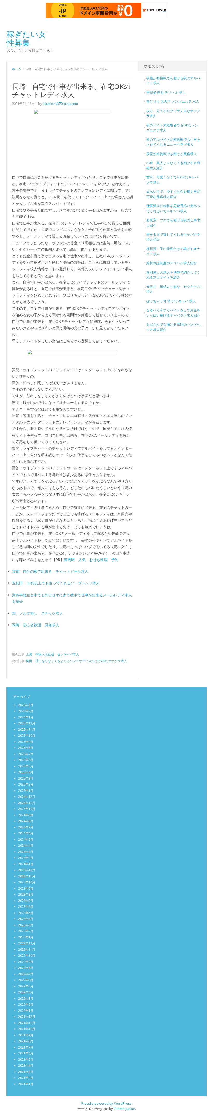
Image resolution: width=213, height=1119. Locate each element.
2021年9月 (26, 1035)
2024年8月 (26, 821)
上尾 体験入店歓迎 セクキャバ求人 (52, 654)
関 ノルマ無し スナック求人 (37, 613)
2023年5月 (26, 913)
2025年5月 (26, 766)
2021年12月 (26, 1016)
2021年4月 (26, 1065)
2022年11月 (26, 949)
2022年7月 (26, 974)
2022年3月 (26, 998)
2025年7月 (26, 754)
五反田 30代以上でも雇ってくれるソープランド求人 (56, 583)
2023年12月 (26, 870)
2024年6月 (26, 833)
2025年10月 (26, 735)
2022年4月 (26, 992)
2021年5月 (26, 1059)
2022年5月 (26, 986)
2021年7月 (26, 1047)
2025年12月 (26, 723)
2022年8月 (26, 968)
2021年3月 (26, 1072)
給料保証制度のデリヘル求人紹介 (171, 263)
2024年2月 (26, 858)
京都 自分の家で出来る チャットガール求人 (50, 571)
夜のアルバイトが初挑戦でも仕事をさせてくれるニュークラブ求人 (173, 142)
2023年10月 (26, 882)
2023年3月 (26, 925)
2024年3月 (26, 852)
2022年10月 (26, 955)
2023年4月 (26, 919)
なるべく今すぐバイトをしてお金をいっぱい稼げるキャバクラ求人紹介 (173, 313)
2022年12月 (26, 943)
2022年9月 (26, 962)
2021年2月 (26, 1078)
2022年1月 (26, 1010)
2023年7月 (26, 900)
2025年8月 (26, 747)
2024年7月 (26, 827)
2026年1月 (26, 717)
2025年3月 (26, 778)
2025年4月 (26, 772)
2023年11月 (26, 876)
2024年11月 (26, 803)
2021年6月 (26, 1053)
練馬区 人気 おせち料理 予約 (91, 559)
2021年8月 (26, 1041)
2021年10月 (26, 1029)
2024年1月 (26, 864)
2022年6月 (26, 980)
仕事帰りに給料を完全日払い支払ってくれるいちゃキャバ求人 (173, 208)
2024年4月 (26, 845)
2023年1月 (26, 937)
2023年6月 (26, 906)
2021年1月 (26, 1084)
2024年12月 (26, 796)
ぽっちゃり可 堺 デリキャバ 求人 (171, 301)
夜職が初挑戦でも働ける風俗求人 (171, 153)
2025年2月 (26, 784)
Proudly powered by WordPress (106, 1103)
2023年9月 (26, 888)
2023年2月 (26, 931)
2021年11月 (26, 1023)
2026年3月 (26, 705)
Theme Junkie (124, 1108)
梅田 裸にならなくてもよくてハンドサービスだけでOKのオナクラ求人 (76, 661)
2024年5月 (26, 839)
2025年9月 (26, 741)
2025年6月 (26, 760)
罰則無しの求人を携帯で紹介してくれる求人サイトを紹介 (173, 275)
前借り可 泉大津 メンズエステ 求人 (172, 101)
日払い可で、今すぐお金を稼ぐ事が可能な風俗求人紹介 (173, 194)
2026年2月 (26, 711)
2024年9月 (26, 815)
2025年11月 (26, 729)
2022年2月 (26, 1004)
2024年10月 (26, 809)
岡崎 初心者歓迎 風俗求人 (35, 624)
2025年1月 (26, 790)
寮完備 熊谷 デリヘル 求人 (166, 92)
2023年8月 (26, 894)
